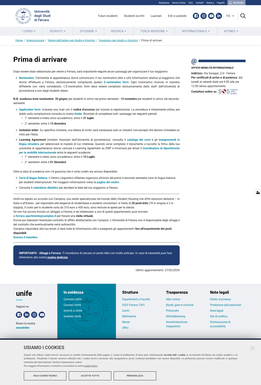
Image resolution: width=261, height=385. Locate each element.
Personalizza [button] (135, 375)
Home (19, 40)
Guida (78, 113)
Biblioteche (129, 316)
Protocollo (172, 310)
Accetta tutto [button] (90, 375)
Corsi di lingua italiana (33, 178)
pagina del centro (108, 182)
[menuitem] (29, 31)
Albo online (173, 299)
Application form (29, 109)
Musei (126, 322)
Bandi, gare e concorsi (180, 305)
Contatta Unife (73, 299)
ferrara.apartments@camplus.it (36, 216)
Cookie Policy (90, 366)
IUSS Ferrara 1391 (133, 305)
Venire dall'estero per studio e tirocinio (71, 40)
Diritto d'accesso (220, 299)
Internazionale (35, 40)
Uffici (125, 327)
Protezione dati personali (225, 305)
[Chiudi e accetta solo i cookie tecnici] (252, 348)
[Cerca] (242, 16)
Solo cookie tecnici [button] (45, 375)
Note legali (216, 310)
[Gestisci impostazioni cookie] (258, 192)
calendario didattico (45, 187)
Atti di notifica (218, 316)
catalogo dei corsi (139, 139)
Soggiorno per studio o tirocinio (118, 40)
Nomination (26, 78)
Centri (125, 310)
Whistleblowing (175, 316)
